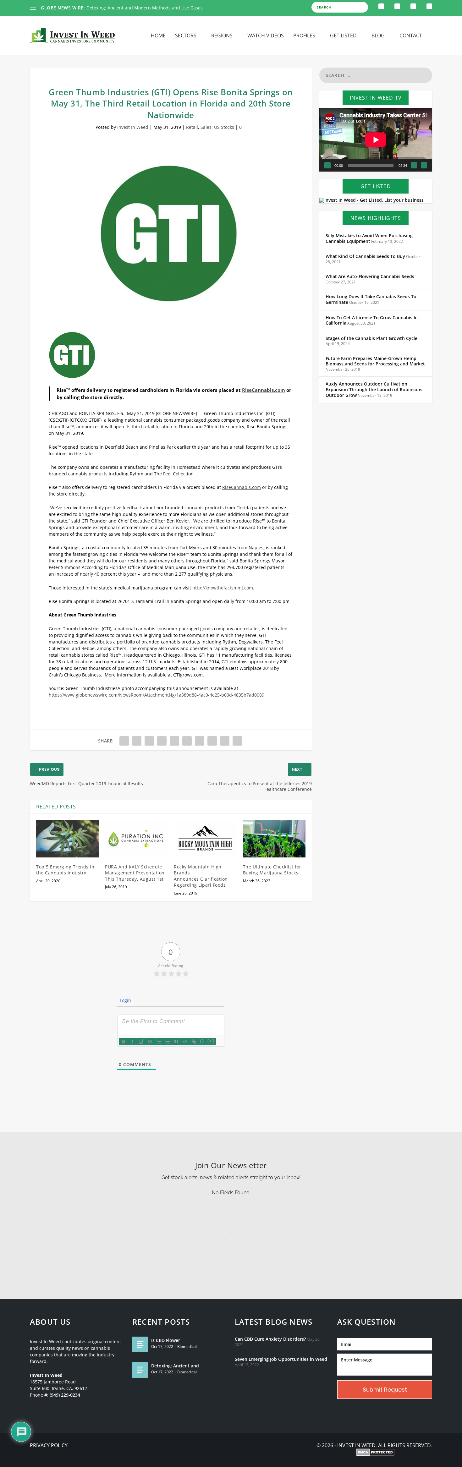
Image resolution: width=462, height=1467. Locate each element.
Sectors (185, 36)
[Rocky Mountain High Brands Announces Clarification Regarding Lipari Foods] (205, 838)
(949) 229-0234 (65, 1395)
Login (124, 1000)
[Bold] (123, 1041)
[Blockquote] (176, 1041)
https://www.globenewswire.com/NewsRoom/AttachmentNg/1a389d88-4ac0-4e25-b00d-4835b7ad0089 (156, 695)
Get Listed (343, 36)
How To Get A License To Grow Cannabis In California (372, 320)
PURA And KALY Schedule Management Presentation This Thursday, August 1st (135, 873)
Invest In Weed (132, 127)
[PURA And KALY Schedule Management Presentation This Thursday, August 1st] (136, 838)
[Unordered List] (167, 1041)
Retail (192, 127)
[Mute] (414, 165)
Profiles (304, 36)
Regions (222, 36)
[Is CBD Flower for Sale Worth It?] (140, 1344)
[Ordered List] (158, 1041)
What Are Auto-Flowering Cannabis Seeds (370, 276)
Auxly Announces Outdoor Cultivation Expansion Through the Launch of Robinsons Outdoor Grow (374, 389)
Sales (206, 127)
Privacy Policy (49, 1445)
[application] (375, 140)
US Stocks (224, 127)
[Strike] (150, 1041)
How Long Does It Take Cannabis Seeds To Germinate (371, 299)
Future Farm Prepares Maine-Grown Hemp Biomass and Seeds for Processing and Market (375, 361)
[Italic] (132, 1041)
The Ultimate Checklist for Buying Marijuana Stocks (272, 870)
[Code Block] (185, 1041)
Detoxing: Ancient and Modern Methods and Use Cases (144, 8)
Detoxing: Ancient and (175, 1366)
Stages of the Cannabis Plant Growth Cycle (371, 338)
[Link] (194, 1041)
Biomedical (187, 1346)
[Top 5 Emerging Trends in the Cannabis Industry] (67, 838)
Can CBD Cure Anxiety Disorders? (270, 1339)
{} (202, 1041)
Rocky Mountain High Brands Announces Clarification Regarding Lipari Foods (201, 876)
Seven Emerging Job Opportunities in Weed (281, 1359)
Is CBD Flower (165, 1340)
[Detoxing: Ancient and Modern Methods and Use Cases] (140, 1370)
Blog (378, 36)
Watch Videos (265, 36)
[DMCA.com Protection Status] (375, 1452)
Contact (410, 36)
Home (158, 36)
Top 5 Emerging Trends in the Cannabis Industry (65, 870)
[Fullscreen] (424, 165)
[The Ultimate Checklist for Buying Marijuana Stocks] (274, 838)
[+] (210, 1041)
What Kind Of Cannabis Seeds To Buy (365, 256)
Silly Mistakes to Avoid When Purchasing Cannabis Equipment (369, 238)
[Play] (327, 165)
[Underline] (141, 1041)
